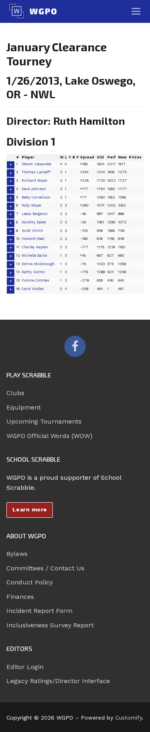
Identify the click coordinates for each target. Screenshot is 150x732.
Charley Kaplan (35, 247)
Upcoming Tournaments (44, 421)
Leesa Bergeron (35, 214)
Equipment (23, 407)
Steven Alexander (37, 164)
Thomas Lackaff (36, 172)
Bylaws (17, 554)
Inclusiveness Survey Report (50, 625)
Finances (20, 596)
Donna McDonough (38, 264)
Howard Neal (33, 239)
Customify (128, 717)
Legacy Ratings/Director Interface (58, 681)
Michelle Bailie (34, 255)
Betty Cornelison (36, 197)
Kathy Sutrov (33, 272)
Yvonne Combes (35, 280)
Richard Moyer (35, 180)
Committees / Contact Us (45, 568)
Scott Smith (32, 231)
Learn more (29, 509)
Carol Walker (33, 289)
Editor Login (25, 667)
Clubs (15, 393)
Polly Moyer (32, 205)
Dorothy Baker (34, 222)
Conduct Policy (29, 582)
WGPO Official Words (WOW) (49, 436)
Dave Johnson (34, 189)
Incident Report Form (39, 610)
